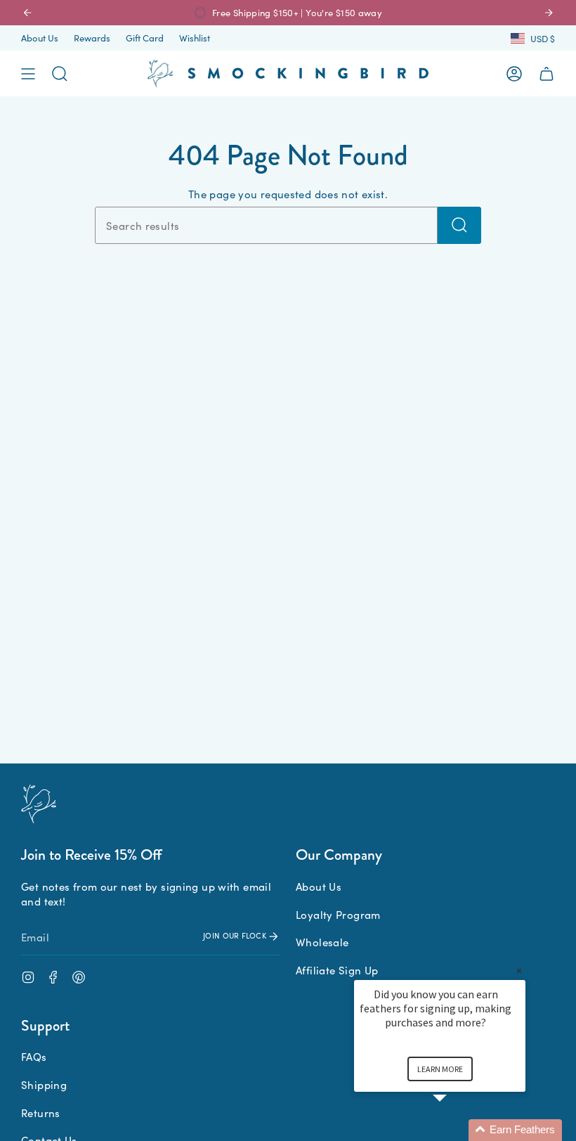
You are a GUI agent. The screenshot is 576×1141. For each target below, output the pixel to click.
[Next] (548, 12)
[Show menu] (28, 74)
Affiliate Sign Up (337, 969)
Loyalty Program (338, 914)
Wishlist (194, 37)
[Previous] (27, 12)
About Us (39, 37)
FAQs (34, 1056)
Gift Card (145, 37)
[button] (456, 1130)
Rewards (92, 37)
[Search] (459, 225)
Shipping (44, 1084)
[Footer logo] (38, 804)
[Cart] (546, 74)
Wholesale (322, 941)
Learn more (440, 1069)
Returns (40, 1112)
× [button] (519, 970)
